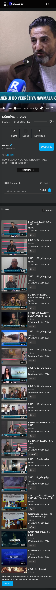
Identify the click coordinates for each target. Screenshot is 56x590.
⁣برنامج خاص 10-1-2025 (39, 386)
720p (46, 96)
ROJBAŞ (32, 454)
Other (31, 235)
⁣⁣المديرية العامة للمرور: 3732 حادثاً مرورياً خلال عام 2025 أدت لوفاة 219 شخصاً (41, 498)
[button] (52, 4)
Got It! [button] (7, 583)
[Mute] (41, 108)
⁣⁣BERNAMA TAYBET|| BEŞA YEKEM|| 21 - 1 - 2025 (39, 297)
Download (39, 135)
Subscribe (46, 147)
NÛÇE (31, 527)
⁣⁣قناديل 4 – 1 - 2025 (37, 568)
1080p (47, 108)
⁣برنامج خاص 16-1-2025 (39, 331)
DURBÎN (11, 155)
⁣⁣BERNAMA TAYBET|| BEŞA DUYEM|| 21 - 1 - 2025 (40, 316)
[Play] (3, 108)
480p (46, 101)
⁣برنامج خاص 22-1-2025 (39, 240)
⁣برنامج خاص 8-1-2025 (38, 459)
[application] (28, 61)
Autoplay (50, 210)
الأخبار (31, 509)
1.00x (32, 108)
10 (36, 108)
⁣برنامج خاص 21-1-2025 (39, 258)
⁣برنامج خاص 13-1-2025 (39, 367)
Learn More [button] (33, 579)
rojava (6, 145)
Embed (25, 135)
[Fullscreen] (51, 108)
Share (14, 135)
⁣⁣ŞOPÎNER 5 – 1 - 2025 (39, 550)
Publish (44, 190)
